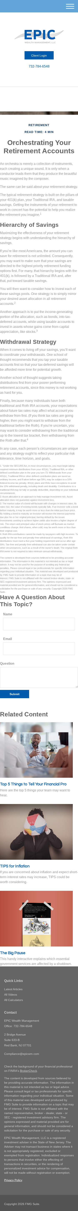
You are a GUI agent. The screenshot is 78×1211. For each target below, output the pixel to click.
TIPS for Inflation (15, 866)
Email (7, 639)
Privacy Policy (13, 1180)
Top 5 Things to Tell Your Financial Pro (33, 784)
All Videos (10, 994)
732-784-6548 (39, 66)
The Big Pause (12, 953)
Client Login (39, 55)
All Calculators (13, 1000)
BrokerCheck (28, 1070)
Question (7, 663)
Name (7, 614)
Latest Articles (13, 989)
